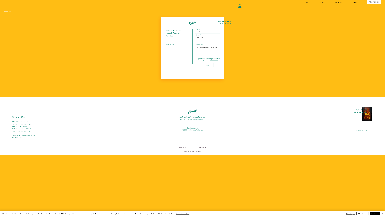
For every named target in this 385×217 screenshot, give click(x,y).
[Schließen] (382, 213)
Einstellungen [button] (350, 214)
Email (198, 35)
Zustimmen (374, 214)
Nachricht (199, 44)
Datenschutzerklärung (183, 214)
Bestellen (200, 119)
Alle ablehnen (362, 214)
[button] (240, 6)
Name (198, 29)
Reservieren (202, 117)
